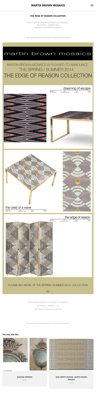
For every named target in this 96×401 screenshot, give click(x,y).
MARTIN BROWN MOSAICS (48, 5)
